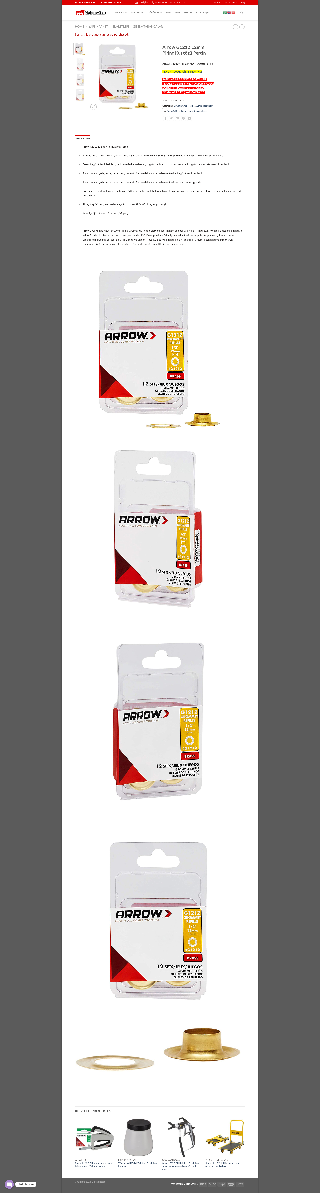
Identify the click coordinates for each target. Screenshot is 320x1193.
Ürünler (155, 13)
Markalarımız (231, 3)
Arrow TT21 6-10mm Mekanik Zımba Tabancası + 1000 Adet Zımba (94, 1165)
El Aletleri (120, 26)
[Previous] (95, 77)
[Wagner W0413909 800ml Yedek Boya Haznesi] (138, 1137)
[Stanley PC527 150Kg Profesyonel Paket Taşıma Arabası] (225, 1137)
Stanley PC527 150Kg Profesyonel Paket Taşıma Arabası (222, 1165)
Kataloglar (173, 13)
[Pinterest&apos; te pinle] (183, 118)
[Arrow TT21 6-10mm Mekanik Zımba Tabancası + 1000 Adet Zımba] (95, 1137)
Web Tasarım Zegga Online (184, 1184)
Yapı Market (98, 26)
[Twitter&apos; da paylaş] (171, 118)
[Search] (241, 12)
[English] (229, 12)
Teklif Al (217, 3)
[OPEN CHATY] (9, 1184)
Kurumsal (137, 13)
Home (79, 26)
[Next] (152, 77)
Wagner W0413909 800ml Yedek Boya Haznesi (138, 1165)
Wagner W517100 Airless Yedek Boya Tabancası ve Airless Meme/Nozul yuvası (181, 1166)
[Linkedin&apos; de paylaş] (189, 118)
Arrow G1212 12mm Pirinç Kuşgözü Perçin (187, 111)
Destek (188, 13)
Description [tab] (82, 139)
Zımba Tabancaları (149, 26)
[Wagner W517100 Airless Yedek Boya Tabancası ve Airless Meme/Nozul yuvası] (182, 1137)
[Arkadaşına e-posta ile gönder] (177, 118)
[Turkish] (234, 12)
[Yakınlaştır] (93, 107)
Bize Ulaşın (203, 13)
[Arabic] (225, 12)
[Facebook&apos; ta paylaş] (165, 118)
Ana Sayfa (121, 13)
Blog (243, 3)
